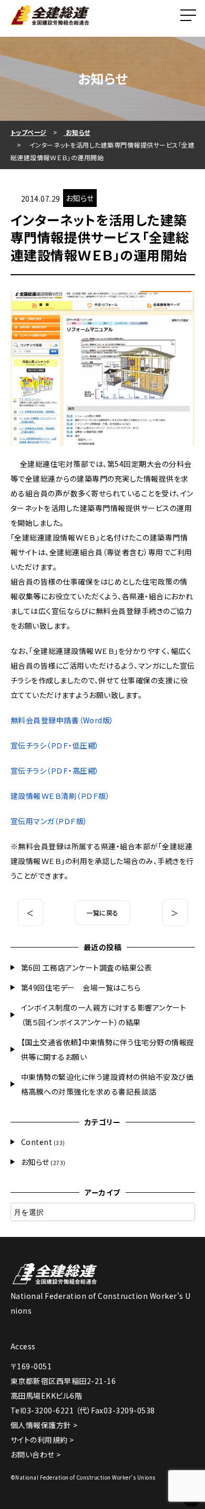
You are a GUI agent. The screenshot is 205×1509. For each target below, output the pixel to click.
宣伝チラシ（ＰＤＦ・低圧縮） (55, 745)
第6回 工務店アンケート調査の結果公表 (86, 967)
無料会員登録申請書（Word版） (62, 720)
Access (23, 1346)
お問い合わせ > (36, 1454)
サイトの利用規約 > (42, 1439)
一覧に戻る (102, 912)
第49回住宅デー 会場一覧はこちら (81, 987)
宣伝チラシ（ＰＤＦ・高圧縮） (55, 770)
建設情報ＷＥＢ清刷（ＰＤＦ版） (60, 795)
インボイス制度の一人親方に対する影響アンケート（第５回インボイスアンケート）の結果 (104, 1014)
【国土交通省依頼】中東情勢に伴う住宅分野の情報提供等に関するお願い (107, 1049)
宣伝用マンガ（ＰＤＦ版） (49, 821)
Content (37, 1142)
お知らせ (35, 1162)
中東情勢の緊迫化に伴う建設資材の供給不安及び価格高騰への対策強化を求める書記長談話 (107, 1084)
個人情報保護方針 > (44, 1425)
